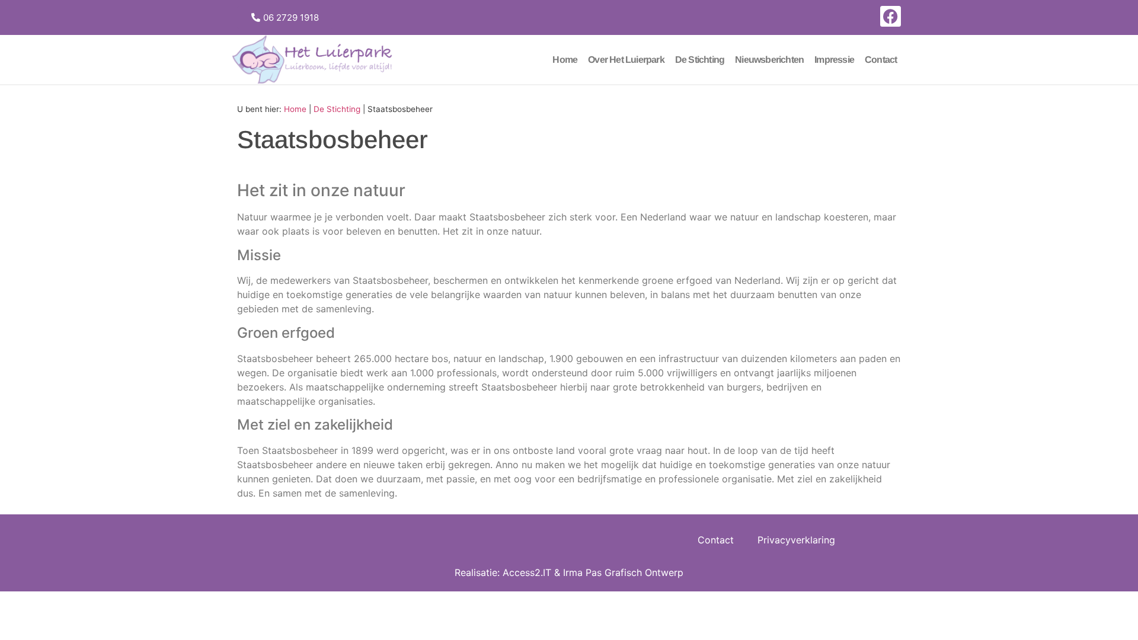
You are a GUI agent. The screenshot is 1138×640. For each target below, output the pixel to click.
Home (564, 60)
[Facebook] (890, 16)
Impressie (834, 60)
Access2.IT (527, 572)
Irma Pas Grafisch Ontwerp (623, 572)
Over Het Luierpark (626, 60)
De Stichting (699, 60)
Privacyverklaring (796, 540)
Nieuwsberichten (769, 60)
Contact (881, 60)
